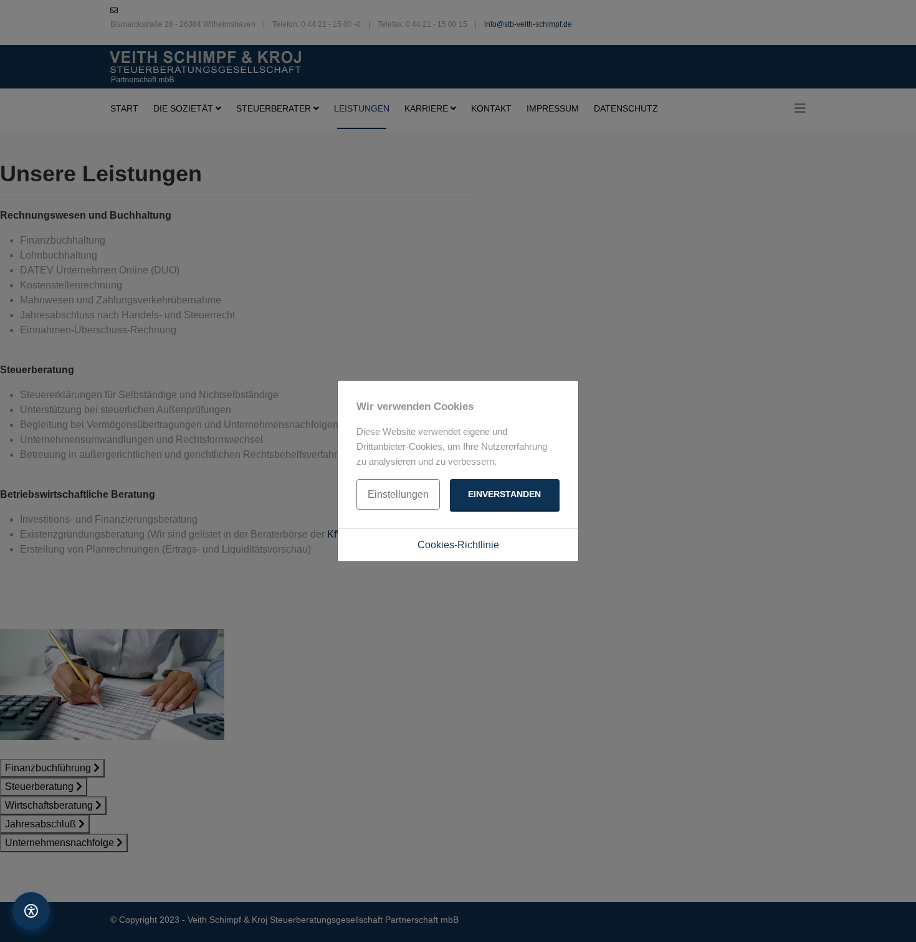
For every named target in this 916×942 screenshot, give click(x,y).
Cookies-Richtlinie (458, 545)
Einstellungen (398, 494)
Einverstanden (504, 494)
